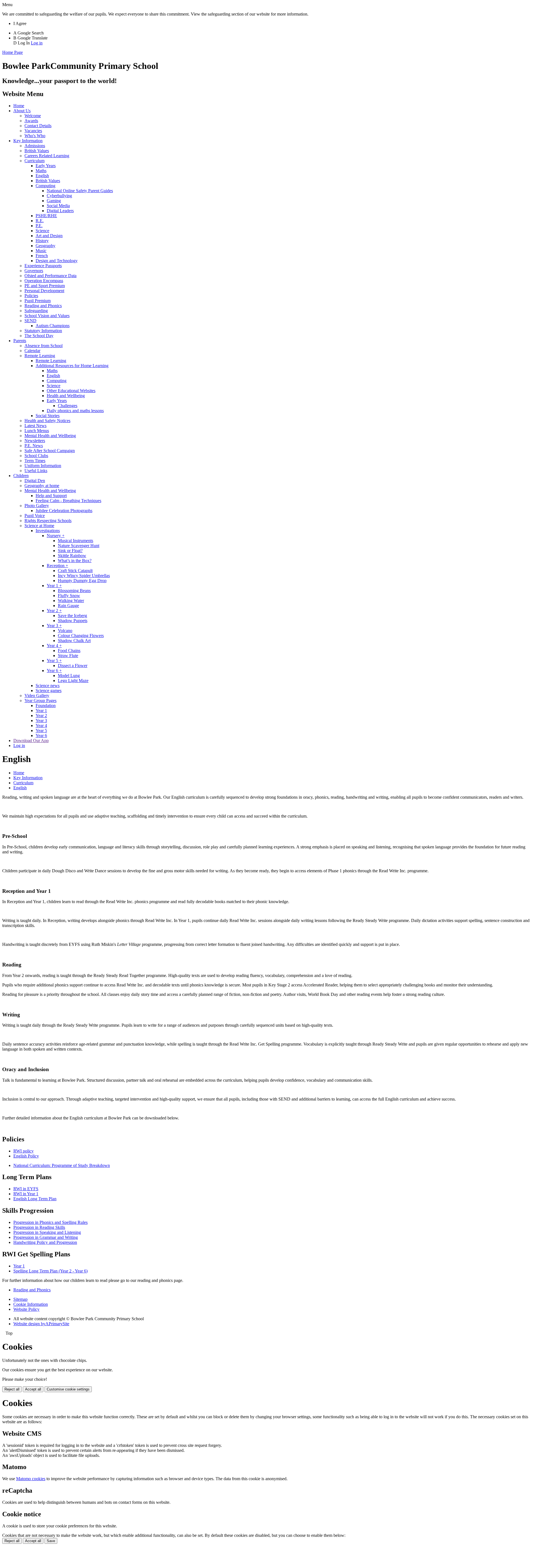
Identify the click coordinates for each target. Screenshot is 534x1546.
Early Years (46, 165)
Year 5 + (54, 660)
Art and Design (49, 235)
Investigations (48, 530)
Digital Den (34, 480)
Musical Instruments (75, 540)
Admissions (34, 145)
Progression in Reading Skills (39, 1227)
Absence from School (43, 345)
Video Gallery (36, 695)
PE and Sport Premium (44, 285)
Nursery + (56, 535)
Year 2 (41, 715)
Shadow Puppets (72, 620)
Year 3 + (54, 625)
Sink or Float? (70, 550)
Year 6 (41, 735)
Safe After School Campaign (49, 450)
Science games (48, 690)
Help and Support (51, 495)
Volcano (65, 630)
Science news (48, 685)
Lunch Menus (36, 430)
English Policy (26, 1156)
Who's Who (34, 135)
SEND (30, 320)
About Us (22, 110)
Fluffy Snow (69, 595)
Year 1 (41, 710)
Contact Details (37, 125)
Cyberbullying (59, 195)
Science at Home (39, 525)
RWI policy (23, 1151)
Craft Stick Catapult (75, 570)
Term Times (34, 460)
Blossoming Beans (74, 590)
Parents (19, 340)
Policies (31, 295)
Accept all (33, 1389)
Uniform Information (42, 465)
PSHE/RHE (46, 215)
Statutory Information (43, 330)
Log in (37, 43)
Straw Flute (68, 655)
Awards (31, 120)
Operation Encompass (43, 280)
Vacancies (33, 130)
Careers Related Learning (46, 155)
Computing (45, 185)
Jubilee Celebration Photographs (64, 510)
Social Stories (48, 415)
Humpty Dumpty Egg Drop (82, 580)
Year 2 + (54, 610)
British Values (36, 150)
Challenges (67, 405)
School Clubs (36, 455)
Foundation (46, 705)
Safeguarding (36, 310)
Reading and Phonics (43, 305)
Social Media (58, 205)
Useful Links (35, 470)
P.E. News (33, 445)
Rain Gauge (68, 605)
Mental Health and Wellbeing (50, 435)
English (42, 175)
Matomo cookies (30, 1478)
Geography (45, 245)
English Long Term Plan (34, 1198)
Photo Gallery (36, 505)
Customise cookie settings (68, 1389)
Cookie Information (30, 1304)
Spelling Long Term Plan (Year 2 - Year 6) (50, 1271)
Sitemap (20, 1299)
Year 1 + (54, 585)
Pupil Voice (34, 515)
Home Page (12, 52)
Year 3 (41, 720)
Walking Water (71, 600)
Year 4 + (54, 645)
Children (21, 475)
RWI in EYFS (25, 1188)
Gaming (54, 200)
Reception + (57, 565)
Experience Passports (43, 265)
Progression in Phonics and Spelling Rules (50, 1222)
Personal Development (44, 290)
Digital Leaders (60, 210)
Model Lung (69, 675)
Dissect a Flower (72, 665)
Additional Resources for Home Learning (72, 365)
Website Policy (26, 1309)
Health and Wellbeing (66, 395)
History (42, 240)
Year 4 (41, 725)
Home (18, 105)
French (42, 255)
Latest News (35, 425)
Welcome (32, 115)
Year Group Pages (40, 700)
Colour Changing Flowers (81, 635)
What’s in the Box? (75, 560)
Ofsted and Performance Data (50, 275)
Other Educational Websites (71, 390)
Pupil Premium (37, 300)
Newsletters (34, 440)
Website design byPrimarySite (41, 1323)
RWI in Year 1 (25, 1193)
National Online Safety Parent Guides (80, 190)
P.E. (39, 225)
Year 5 (41, 730)
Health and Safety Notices (47, 420)
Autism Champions (53, 325)
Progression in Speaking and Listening (47, 1232)
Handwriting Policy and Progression (45, 1242)
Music (41, 250)
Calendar (32, 350)
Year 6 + (54, 670)
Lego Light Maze (73, 680)
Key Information (28, 140)
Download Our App (31, 740)
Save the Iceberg (72, 615)
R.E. (40, 220)
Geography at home (41, 485)
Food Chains (69, 650)
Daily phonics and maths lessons (75, 410)
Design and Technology (57, 260)
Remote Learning (39, 355)
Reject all (11, 1389)
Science (42, 230)
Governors (33, 270)
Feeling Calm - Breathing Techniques (68, 500)
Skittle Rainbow (72, 555)
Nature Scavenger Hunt (78, 545)
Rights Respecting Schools (47, 520)
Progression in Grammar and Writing (45, 1237)
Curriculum (34, 160)
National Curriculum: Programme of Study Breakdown (61, 1165)
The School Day (38, 335)
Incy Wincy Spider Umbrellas (84, 575)
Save (51, 1541)
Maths (41, 170)
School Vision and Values (47, 315)
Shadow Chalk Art (74, 640)
